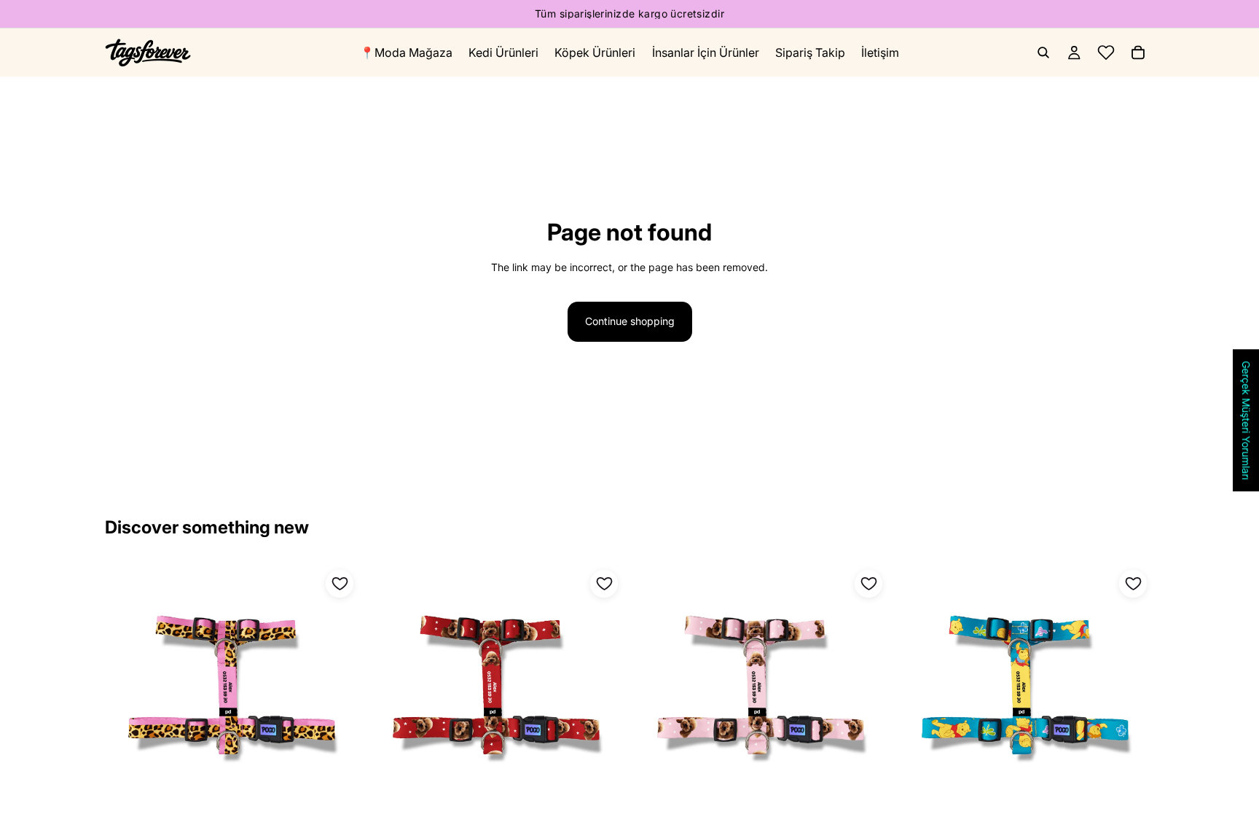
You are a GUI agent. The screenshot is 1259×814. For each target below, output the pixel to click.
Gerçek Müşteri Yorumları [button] (1246, 420)
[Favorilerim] (1106, 52)
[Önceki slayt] (656, 690)
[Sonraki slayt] (868, 690)
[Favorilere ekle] (339, 584)
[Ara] (1043, 52)
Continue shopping (630, 321)
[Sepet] (1138, 52)
